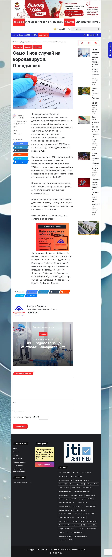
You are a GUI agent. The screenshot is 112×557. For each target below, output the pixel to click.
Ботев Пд (63, 476)
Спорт (92, 525)
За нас (15, 448)
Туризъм (63, 532)
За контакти (17, 459)
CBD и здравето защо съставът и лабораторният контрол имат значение (43, 347)
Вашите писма (65, 480)
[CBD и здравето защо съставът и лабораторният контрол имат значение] (84, 52)
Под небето (78, 521)
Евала (76, 487)
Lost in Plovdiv (83, 22)
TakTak (15, 455)
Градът (64, 487)
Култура (78, 506)
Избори (90, 495)
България (76, 476)
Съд (80, 528)
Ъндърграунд (81, 536)
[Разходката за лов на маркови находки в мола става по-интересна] (84, 182)
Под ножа (92, 521)
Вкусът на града (82, 480)
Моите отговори (65, 510)
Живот (87, 487)
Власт (63, 484)
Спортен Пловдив (66, 528)
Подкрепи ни (18, 465)
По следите (64, 525)
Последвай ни (45, 465)
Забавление (65, 491)
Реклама (16, 452)
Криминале (64, 506)
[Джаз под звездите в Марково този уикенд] (84, 156)
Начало (17, 42)
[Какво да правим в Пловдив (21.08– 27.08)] (84, 91)
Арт (76, 473)
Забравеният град (82, 491)
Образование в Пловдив (84, 514)
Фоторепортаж (65, 536)
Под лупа (64, 521)
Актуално (18, 47)
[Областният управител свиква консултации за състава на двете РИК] (84, 120)
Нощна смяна (65, 514)
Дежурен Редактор (36, 306)
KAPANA (96, 22)
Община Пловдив (66, 517)
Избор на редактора (67, 499)
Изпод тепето (85, 499)
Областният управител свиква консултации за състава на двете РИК (95, 129)
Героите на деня (77, 484)
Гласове (93, 484)
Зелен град (77, 495)
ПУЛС (81, 517)
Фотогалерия (77, 532)
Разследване (79, 525)
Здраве (70, 22)
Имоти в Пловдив (66, 502)
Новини (20, 22)
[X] (33, 312)
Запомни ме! (19, 412)
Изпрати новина (19, 462)
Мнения (91, 506)
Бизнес (86, 473)
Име (14, 402)
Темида (91, 528)
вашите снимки (65, 540)
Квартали (82, 502)
